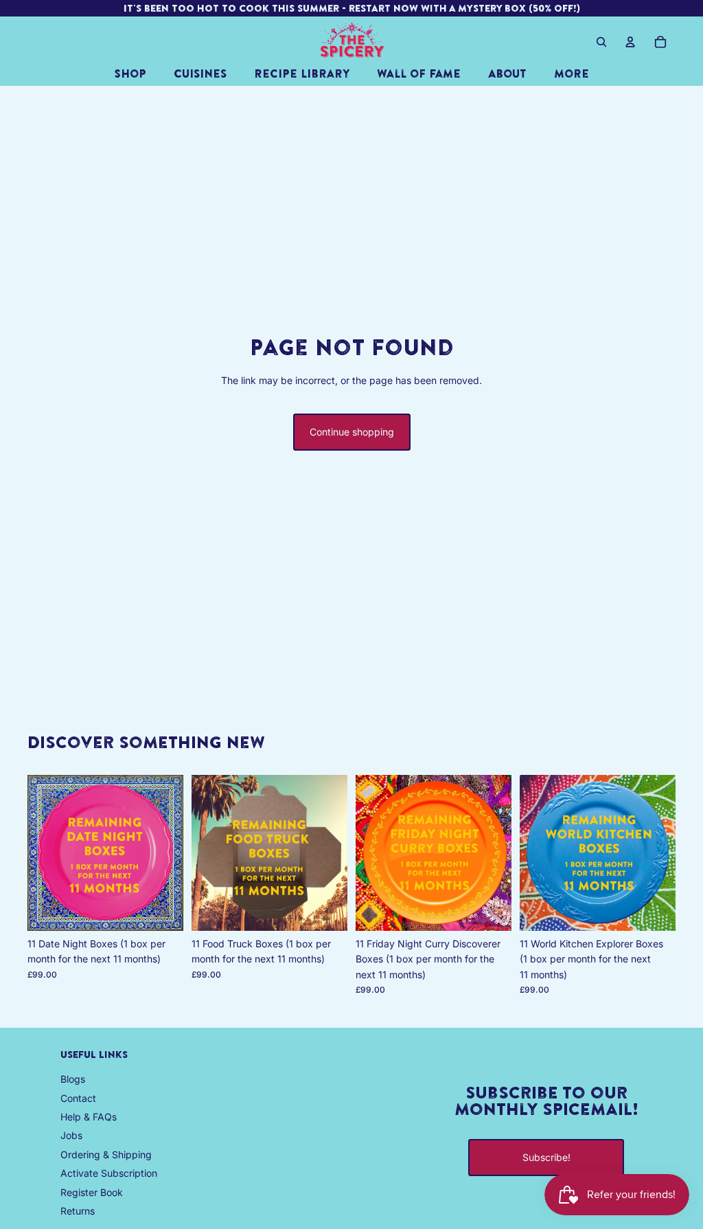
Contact (78, 1098)
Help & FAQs (88, 1117)
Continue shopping (352, 432)
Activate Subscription (108, 1173)
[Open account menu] (630, 42)
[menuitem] (571, 73)
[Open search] (601, 42)
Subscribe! (546, 1157)
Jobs (71, 1135)
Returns (77, 1211)
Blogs (72, 1079)
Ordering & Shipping (106, 1154)
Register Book (91, 1192)
